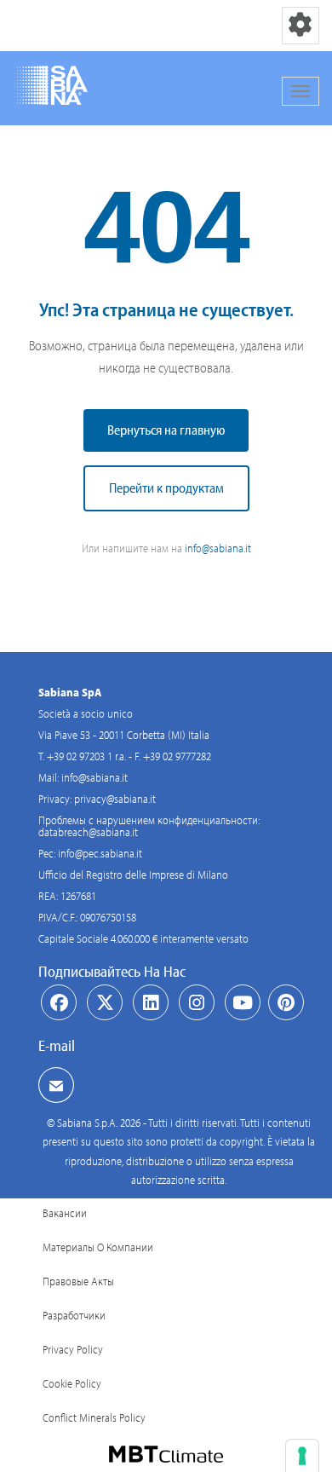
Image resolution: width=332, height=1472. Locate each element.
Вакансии (65, 1213)
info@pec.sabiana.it (100, 853)
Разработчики (74, 1315)
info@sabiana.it (218, 548)
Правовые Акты (78, 1281)
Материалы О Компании (98, 1247)
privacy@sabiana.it (115, 798)
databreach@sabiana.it (88, 832)
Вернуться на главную (166, 429)
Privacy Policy (73, 1349)
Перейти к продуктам (166, 487)
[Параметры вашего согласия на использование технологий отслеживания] (302, 1456)
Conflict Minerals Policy (94, 1417)
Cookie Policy (72, 1383)
